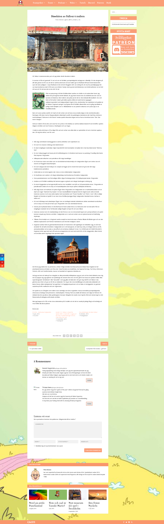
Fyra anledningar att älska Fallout (88, 312)
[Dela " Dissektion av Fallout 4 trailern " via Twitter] (67, 335)
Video (72, 3)
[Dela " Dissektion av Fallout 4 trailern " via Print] (81, 335)
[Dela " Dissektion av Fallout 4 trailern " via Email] (78, 335)
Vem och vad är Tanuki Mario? (57, 504)
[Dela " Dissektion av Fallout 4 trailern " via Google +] (71, 335)
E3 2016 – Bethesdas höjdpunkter (41, 312)
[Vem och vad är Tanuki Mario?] (58, 495)
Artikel (75, 20)
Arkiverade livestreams (119, 24)
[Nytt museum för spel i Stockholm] (78, 495)
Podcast (61, 3)
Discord (91, 3)
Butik (108, 3)
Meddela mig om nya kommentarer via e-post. (49, 446)
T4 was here (46, 387)
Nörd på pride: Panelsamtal (37, 504)
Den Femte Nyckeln (94, 504)
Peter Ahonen (59, 20)
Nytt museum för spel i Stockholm (76, 505)
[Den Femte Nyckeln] (97, 495)
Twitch (83, 3)
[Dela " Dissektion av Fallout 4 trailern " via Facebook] (64, 335)
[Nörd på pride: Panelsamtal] (38, 495)
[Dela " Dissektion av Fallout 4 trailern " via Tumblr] (74, 335)
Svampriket (38, 3)
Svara (89, 380)
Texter (50, 3)
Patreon (100, 3)
